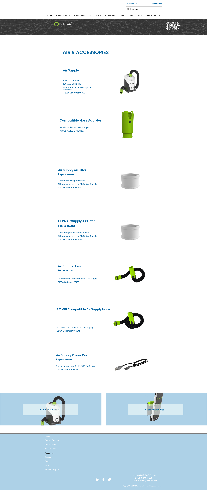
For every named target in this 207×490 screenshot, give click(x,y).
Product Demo (50, 444)
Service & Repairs (52, 469)
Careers (48, 457)
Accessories (49, 453)
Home (47, 436)
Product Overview (52, 440)
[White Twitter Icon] (109, 479)
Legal (47, 465)
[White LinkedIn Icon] (97, 479)
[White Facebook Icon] (103, 479)
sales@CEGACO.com (144, 475)
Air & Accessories (49, 409)
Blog (47, 461)
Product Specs (50, 448)
